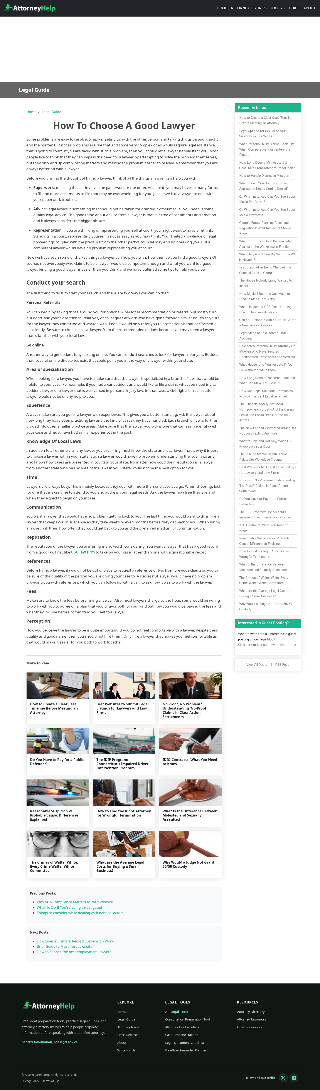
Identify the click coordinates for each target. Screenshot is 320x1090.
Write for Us (126, 1050)
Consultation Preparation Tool (187, 1019)
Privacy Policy (30, 1081)
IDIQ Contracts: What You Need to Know (190, 761)
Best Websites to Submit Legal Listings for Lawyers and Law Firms (122, 708)
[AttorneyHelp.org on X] (283, 1077)
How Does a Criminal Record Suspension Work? (76, 941)
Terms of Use (51, 1081)
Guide (294, 8)
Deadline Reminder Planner (185, 1050)
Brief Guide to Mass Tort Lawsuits (64, 946)
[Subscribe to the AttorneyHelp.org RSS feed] (294, 1077)
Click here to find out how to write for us (267, 645)
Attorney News (128, 1027)
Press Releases (128, 1034)
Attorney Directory (251, 1011)
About (309, 8)
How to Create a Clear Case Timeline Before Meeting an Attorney (54, 708)
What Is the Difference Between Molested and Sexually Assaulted (190, 815)
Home (222, 8)
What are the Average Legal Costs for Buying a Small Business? (120, 866)
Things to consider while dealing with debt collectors (80, 912)
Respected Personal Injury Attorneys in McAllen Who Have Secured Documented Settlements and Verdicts (267, 351)
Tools (276, 8)
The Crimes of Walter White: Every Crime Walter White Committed (54, 866)
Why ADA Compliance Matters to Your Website (75, 902)
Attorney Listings (249, 8)
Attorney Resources (251, 1019)
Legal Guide (51, 111)
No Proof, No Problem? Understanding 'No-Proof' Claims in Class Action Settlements (185, 710)
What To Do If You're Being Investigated (69, 907)
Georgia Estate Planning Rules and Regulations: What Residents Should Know (265, 228)
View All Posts (256, 665)
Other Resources (249, 1027)
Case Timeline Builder (181, 1034)
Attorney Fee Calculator (182, 1027)
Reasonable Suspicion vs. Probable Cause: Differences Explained (54, 815)
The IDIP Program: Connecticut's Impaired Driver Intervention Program (122, 763)
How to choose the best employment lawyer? (74, 951)
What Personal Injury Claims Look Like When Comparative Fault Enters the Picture (267, 149)
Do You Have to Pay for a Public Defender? (57, 761)
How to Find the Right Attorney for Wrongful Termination (123, 813)
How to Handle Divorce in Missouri (264, 176)
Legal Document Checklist (184, 1042)
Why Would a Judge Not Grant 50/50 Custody (188, 864)
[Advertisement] (160, 49)
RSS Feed (282, 665)
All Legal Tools (176, 1011)
